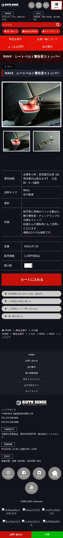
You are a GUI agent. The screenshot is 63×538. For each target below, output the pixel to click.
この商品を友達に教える (19, 301)
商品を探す (15, 39)
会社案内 (31, 367)
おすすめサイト (31, 385)
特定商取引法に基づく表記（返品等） (26, 294)
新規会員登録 (31, 31)
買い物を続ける (15, 316)
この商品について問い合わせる (23, 308)
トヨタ (31, 334)
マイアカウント (51, 31)
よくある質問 (15, 46)
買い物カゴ (11, 31)
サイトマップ (31, 391)
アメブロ (54, 473)
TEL (31, 5)
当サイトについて (31, 379)
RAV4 (42, 334)
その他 (34, 330)
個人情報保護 (31, 373)
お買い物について (47, 39)
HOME (7, 330)
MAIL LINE (39, 5)
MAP (46, 5)
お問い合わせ (31, 361)
